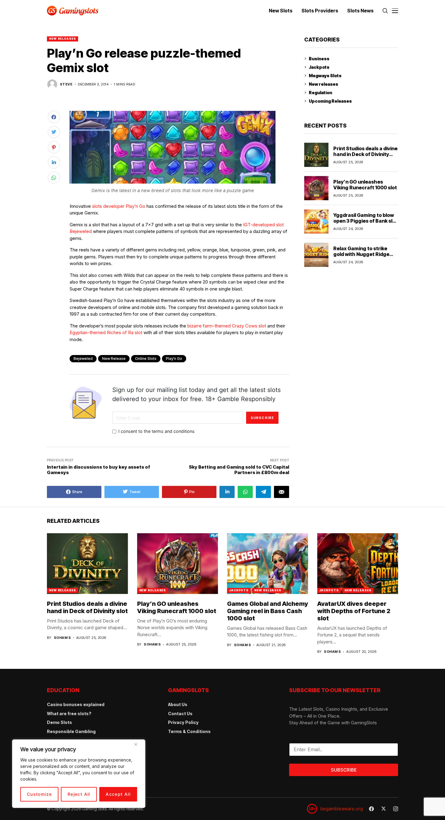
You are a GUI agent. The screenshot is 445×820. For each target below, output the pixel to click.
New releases (62, 38)
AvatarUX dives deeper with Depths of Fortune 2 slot (353, 611)
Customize (39, 794)
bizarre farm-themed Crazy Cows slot (226, 326)
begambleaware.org (341, 809)
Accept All (118, 794)
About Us (177, 704)
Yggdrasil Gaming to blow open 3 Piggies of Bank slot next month (365, 220)
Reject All (79, 794)
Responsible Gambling (71, 731)
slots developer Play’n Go (118, 206)
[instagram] (395, 808)
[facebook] (371, 808)
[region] (78, 773)
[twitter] (383, 809)
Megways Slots (325, 75)
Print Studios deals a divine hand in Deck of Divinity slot (365, 154)
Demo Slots (59, 722)
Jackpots (319, 67)
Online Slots (146, 358)
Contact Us (180, 713)
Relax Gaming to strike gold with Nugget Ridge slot (361, 254)
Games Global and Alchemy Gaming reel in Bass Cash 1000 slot (267, 611)
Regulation (320, 92)
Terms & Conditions (189, 731)
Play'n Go (174, 358)
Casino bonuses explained (75, 704)
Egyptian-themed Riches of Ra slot (106, 332)
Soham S (62, 638)
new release (114, 358)
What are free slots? (69, 713)
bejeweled (83, 358)
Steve (66, 84)
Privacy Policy (183, 722)
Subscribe (344, 770)
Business (319, 58)
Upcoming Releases (330, 101)
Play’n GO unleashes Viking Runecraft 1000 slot (365, 184)
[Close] (138, 746)
